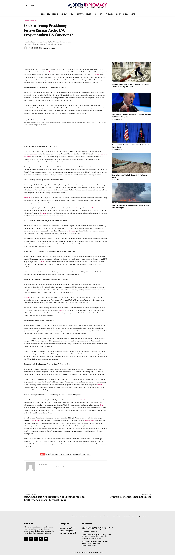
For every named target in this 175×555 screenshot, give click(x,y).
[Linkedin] (38, 53)
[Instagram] (31, 539)
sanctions (34, 154)
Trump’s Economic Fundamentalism (130, 496)
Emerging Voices (31, 20)
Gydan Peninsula (54, 72)
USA (88, 454)
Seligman (43, 213)
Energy (62, 454)
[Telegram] (47, 53)
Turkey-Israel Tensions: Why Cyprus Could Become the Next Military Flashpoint (96, 535)
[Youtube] (46, 539)
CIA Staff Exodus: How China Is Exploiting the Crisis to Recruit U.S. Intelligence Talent (130, 85)
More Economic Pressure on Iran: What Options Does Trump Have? (95, 542)
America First (73, 208)
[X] (30, 53)
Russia (83, 454)
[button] (33, 6)
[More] (51, 53)
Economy (114, 141)
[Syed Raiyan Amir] (26, 48)
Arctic (48, 454)
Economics (55, 454)
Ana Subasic (28, 197)
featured (68, 454)
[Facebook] (26, 53)
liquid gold (36, 420)
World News (115, 202)
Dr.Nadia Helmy (116, 89)
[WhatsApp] (34, 53)
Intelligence (115, 81)
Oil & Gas (114, 172)
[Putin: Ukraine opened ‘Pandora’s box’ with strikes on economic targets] (131, 193)
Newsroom (114, 210)
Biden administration (80, 400)
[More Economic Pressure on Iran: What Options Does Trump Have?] (131, 133)
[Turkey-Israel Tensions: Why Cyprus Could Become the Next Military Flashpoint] (131, 102)
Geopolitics (76, 454)
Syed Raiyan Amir (36, 48)
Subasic (61, 310)
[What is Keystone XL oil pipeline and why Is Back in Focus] (131, 163)
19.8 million (95, 74)
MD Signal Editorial (117, 119)
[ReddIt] (42, 53)
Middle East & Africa (116, 111)
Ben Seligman (92, 208)
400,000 (102, 405)
